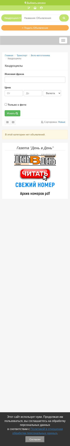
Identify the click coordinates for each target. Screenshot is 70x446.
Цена (8, 87)
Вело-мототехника (40, 55)
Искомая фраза (14, 74)
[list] (7, 122)
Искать (11, 113)
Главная (9, 55)
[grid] (13, 122)
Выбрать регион (36, 2)
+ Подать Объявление (35, 27)
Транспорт (22, 55)
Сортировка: (54, 122)
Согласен (35, 439)
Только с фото (16, 104)
